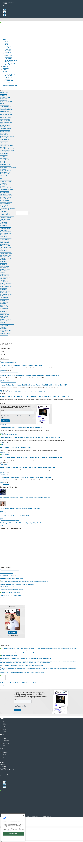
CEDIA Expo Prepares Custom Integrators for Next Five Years (21, 427)
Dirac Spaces (3, 147)
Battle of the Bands (4, 275)
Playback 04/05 (3, 288)
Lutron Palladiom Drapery (5, 128)
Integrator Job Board (4, 314)
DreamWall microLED (5, 266)
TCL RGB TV (3, 260)
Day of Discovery (4, 213)
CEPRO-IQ (4, 757)
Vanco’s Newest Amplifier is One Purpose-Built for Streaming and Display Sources (27, 467)
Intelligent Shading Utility (5, 330)
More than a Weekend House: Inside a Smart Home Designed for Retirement (19, 653)
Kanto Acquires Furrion (5, 172)
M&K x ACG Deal (4, 281)
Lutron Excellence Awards (6, 159)
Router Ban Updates (4, 244)
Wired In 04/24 (3, 250)
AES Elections (3, 123)
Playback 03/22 (3, 311)
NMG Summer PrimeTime (6, 194)
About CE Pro (8, 75)
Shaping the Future (4, 92)
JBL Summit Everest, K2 (5, 192)
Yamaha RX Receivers (5, 219)
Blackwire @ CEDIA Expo (5, 117)
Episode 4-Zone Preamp (5, 258)
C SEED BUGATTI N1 (4, 191)
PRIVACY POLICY (50, 816)
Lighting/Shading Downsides (6, 189)
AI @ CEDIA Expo (4, 317)
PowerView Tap (3, 95)
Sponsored (8, 50)
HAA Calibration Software (5, 238)
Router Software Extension (6, 220)
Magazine (7, 79)
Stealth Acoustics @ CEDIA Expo (7, 101)
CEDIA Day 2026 (4, 292)
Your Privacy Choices (36, 816)
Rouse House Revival (5, 316)
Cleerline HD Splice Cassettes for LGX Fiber (11, 589)
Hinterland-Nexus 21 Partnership (7, 148)
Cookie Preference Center (13, 836)
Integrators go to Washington (6, 112)
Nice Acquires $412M (5, 164)
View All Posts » (9, 41)
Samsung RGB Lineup (5, 269)
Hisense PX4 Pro (4, 153)
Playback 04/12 (3, 270)
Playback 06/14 (3, 183)
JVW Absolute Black (4, 111)
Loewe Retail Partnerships (6, 217)
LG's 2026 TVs (3, 331)
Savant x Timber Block (5, 291)
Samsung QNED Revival (5, 319)
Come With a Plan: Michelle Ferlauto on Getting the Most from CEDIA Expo (20, 508)
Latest (4, 39)
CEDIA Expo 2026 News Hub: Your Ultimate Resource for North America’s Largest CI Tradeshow (25, 497)
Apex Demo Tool (4, 116)
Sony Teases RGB (4, 278)
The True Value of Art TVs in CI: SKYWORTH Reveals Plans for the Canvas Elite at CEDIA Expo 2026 (34, 396)
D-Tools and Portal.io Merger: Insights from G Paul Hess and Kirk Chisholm (25, 477)
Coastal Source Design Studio (7, 216)
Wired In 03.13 (3, 322)
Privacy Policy (8, 830)
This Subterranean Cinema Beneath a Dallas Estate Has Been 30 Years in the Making (21, 665)
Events (4, 69)
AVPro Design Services (5, 170)
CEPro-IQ (7, 83)
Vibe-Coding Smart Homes (6, 231)
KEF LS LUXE (3, 142)
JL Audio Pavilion (4, 184)
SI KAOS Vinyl (3, 169)
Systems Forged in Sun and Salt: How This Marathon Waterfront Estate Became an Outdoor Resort (25, 658)
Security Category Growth (5, 294)
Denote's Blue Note (4, 285)
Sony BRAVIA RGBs (4, 200)
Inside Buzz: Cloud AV (5, 333)
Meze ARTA (2, 186)
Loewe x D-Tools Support (6, 253)
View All (2, 598)
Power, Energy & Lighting (5, 181)
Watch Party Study (4, 175)
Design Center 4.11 (4, 274)
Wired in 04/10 (3, 272)
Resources (8, 49)
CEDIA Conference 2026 (5, 277)
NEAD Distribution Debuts (6, 152)
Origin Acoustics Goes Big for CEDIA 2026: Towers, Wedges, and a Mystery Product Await (30, 437)
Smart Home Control (11, 60)
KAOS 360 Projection (5, 134)
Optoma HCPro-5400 (5, 256)
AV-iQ (4, 5)
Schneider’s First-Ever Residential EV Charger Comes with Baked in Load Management (29, 375)
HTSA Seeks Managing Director (7, 150)
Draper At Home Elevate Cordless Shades (10, 595)
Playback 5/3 (3, 234)
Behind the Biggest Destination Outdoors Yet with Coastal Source (21, 365)
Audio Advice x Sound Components (8, 167)
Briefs (7, 44)
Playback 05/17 (3, 211)
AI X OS (2, 178)
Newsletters (8, 82)
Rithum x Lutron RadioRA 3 (6, 131)
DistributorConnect (4, 100)
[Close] (23, 815)
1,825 (4, 484)
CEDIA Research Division (5, 227)
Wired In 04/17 (3, 263)
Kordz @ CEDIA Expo (5, 119)
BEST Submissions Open (5, 252)
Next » (7, 484)
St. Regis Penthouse (4, 299)
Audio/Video (8, 61)
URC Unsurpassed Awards (6, 180)
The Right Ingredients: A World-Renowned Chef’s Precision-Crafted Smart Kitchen (21, 683)
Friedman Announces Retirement (7, 208)
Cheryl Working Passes (5, 197)
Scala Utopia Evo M (4, 158)
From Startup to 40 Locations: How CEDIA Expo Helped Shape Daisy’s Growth (20, 523)
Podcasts (8, 52)
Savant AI (2, 103)
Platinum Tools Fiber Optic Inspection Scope (11, 578)
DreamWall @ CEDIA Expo (6, 122)
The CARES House (4, 335)
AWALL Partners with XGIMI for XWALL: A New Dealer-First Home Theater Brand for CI (31, 457)
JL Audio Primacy (4, 230)
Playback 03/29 (3, 300)
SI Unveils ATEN (3, 161)
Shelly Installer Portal (5, 198)
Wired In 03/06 (3, 328)
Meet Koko (2, 156)
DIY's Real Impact (4, 302)
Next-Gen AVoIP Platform (6, 114)
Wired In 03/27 (3, 303)
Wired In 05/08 (3, 224)
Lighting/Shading (10, 63)
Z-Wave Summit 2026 (5, 245)
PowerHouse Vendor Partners (7, 324)
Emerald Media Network (8, 2)
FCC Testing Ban (3, 225)
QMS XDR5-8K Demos (5, 120)
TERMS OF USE (43, 816)
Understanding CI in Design (6, 202)
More (4, 72)
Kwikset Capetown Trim (6, 573)
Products (8, 46)
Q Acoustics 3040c (4, 137)
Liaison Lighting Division (5, 247)
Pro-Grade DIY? (3, 327)
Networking (8, 57)
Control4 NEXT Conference (6, 108)
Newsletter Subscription (10, 85)
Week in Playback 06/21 (5, 173)
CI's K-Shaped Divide (5, 267)
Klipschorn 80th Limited (5, 125)
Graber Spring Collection (5, 233)
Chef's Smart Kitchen (4, 242)
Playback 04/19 (3, 261)
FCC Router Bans (4, 308)
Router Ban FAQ (3, 264)
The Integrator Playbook (5, 188)
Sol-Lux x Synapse (4, 325)
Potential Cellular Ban (5, 203)
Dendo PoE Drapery (4, 133)
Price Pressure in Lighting (6, 195)
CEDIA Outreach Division (5, 255)
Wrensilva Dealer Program (6, 209)
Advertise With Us (10, 74)
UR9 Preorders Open (4, 306)
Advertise (5, 3)
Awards (5, 71)
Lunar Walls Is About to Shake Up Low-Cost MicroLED (14, 516)
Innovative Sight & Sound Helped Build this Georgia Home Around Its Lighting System (22, 672)
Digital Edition (9, 80)
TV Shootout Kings (4, 155)
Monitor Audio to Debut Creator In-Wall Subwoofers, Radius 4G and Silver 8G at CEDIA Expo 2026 (33, 385)
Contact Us (8, 77)
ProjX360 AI (2, 280)
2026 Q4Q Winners (4, 297)
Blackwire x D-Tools (4, 105)
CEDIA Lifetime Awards (5, 106)
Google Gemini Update (5, 239)
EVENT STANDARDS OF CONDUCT (26, 816)
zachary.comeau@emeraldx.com (7, 769)
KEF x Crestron (3, 98)
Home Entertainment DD (5, 139)
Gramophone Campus (5, 228)
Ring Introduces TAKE (5, 97)
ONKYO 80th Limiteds (5, 127)
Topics (4, 54)
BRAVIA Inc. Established (5, 296)
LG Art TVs (2, 206)
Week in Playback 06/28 (5, 166)
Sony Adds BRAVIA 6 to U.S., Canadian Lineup (15, 447)
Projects (7, 47)
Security (7, 65)
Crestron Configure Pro (5, 163)
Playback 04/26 (3, 249)
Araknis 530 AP (3, 305)
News (6, 43)
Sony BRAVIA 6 (3, 94)
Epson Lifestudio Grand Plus (6, 310)
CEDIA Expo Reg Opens (5, 283)
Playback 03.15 (3, 321)
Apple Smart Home (4, 144)
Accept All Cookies (13, 833)
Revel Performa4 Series (5, 286)
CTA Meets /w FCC (4, 241)
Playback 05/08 (3, 222)
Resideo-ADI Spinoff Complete (7, 136)
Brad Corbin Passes (4, 177)
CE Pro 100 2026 (4, 205)
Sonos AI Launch (4, 141)
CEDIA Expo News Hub (5, 214)
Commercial (8, 58)
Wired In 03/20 (3, 313)
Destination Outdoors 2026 (6, 109)
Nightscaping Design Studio (6, 145)
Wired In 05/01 (3, 236)
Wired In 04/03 (3, 289)
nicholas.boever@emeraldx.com (7, 774)
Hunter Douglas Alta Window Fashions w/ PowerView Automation (17, 584)
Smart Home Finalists (5, 130)
